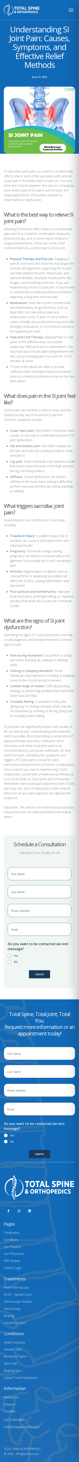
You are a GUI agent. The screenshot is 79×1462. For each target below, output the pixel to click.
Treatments (12, 1233)
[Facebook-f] (8, 1211)
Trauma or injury (22, 536)
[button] (68, 1446)
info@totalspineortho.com (22, 1427)
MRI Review (12, 1261)
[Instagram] (19, 1211)
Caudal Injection (15, 1323)
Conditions (11, 1240)
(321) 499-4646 (14, 1420)
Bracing (9, 1316)
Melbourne (11, 1397)
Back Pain (10, 1363)
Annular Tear (12, 1349)
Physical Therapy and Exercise (31, 259)
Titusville (9, 1411)
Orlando (9, 1404)
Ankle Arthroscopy (16, 1287)
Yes (16, 955)
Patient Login (13, 1268)
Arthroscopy (12, 1309)
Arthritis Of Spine (15, 1356)
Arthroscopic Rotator (18, 1301)
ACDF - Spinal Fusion (18, 1294)
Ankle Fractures (14, 1342)
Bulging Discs (13, 1370)
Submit (39, 974)
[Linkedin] (29, 1211)
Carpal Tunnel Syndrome (20, 1378)
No (16, 962)
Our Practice (12, 1247)
